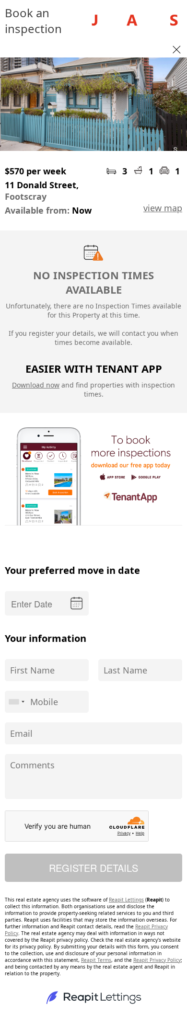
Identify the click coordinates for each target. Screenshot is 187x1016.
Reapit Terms (96, 960)
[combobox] (16, 701)
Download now (35, 384)
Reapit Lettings (126, 899)
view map (162, 208)
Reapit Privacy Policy (157, 960)
